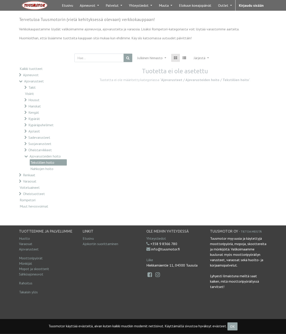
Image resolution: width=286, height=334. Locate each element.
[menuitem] (67, 5)
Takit (32, 87)
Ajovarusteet (34, 81)
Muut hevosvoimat (34, 206)
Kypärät (34, 118)
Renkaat (29, 175)
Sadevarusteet (39, 137)
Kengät (33, 112)
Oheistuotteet (34, 193)
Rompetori (28, 200)
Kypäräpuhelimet (41, 125)
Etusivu (88, 238)
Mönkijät (25, 263)
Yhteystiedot (156, 238)
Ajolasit (34, 131)
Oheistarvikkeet (40, 150)
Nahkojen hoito (41, 168)
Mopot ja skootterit (34, 269)
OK (232, 326)
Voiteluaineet (30, 187)
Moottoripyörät (31, 258)
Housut (34, 100)
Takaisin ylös (28, 292)
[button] (201, 58)
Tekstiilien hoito (42, 162)
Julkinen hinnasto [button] (150, 58)
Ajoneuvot (31, 75)
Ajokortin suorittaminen (100, 244)
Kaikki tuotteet (31, 68)
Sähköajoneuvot (31, 274)
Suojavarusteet (39, 143)
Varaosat (29, 181)
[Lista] (184, 58)
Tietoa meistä (251, 231)
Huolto (24, 238)
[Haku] (128, 58)
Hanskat (34, 106)
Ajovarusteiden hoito (45, 156)
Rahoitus (25, 283)
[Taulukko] (175, 58)
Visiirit (29, 93)
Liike (149, 260)
